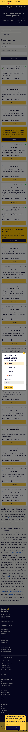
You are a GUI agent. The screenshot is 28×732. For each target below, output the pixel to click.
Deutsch (11, 375)
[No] (26, 715)
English (11, 363)
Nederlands (12, 367)
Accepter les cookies (13, 728)
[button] (14, 2)
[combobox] (14, 382)
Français (11, 371)
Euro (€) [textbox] (7, 382)
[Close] (24, 353)
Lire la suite (13, 724)
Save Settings (8, 387)
